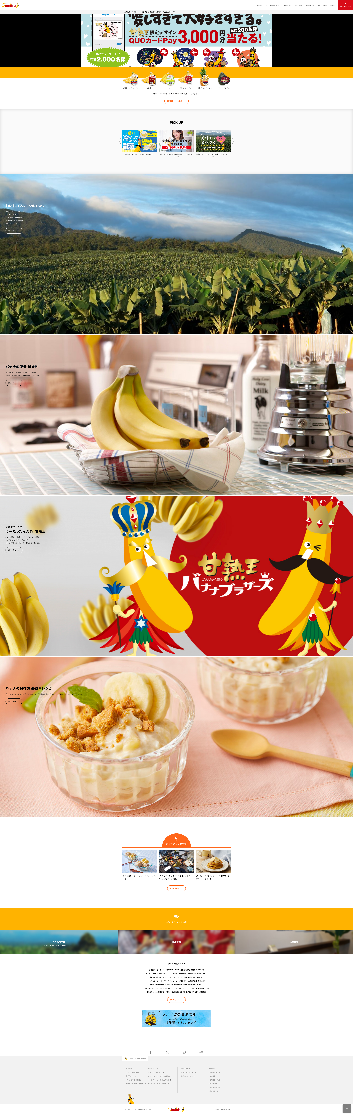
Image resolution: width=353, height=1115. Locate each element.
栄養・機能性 (299, 5)
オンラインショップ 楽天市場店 (158, 1080)
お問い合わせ (185, 1068)
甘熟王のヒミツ (286, 5)
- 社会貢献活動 (213, 1091)
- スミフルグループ (215, 1087)
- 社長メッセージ (214, 1072)
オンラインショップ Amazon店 (158, 1083)
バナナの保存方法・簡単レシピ (136, 1083)
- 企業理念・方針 (214, 1080)
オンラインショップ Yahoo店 (158, 1076)
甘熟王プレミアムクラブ (189, 1072)
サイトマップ (127, 1109)
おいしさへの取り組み (272, 5)
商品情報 (259, 5)
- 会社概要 (212, 1076)
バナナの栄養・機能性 (133, 1080)
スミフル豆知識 (322, 5)
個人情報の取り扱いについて (143, 1109)
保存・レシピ (310, 5)
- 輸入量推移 (213, 1083)
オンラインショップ (154, 1072)
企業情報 (212, 1068)
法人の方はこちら (187, 1076)
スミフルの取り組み (132, 1072)
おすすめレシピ (153, 1068)
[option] (139, 142)
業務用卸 (333, 5)
